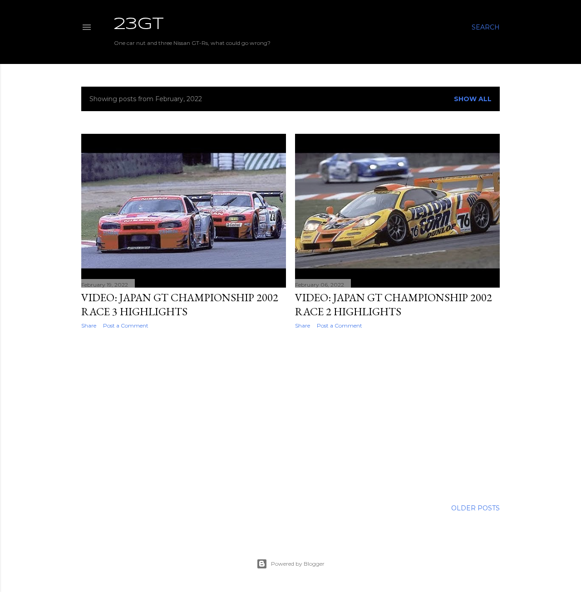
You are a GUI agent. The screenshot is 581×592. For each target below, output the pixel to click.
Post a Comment (125, 325)
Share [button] (88, 325)
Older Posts (475, 508)
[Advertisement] (183, 415)
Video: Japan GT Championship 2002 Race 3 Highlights (179, 304)
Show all (473, 99)
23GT (139, 24)
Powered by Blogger (298, 563)
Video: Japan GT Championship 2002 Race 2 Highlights (393, 304)
